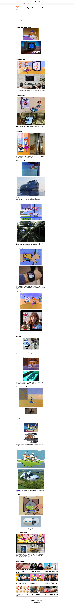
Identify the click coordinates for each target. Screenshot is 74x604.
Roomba (27, 417)
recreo (37, 1)
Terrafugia (18, 490)
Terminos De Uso (42, 600)
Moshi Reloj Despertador (35, 56)
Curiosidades (18, 6)
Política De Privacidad (36, 600)
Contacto (31, 600)
